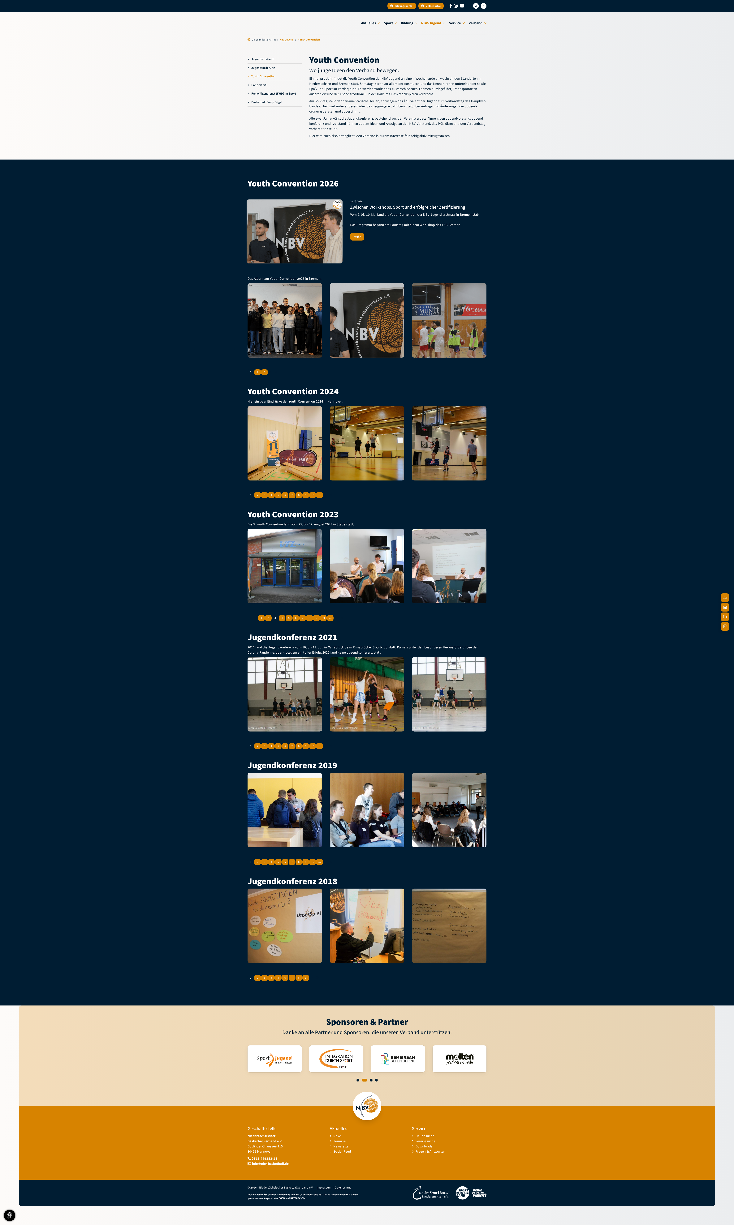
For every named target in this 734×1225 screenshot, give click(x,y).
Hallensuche (425, 1136)
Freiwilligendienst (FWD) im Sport (273, 94)
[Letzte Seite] (276, 372)
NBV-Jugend (431, 23)
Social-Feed (342, 1151)
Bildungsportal (403, 6)
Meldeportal (433, 6)
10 (312, 495)
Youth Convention (263, 76)
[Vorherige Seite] (255, 618)
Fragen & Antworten (430, 1151)
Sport (388, 23)
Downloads (424, 1146)
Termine (339, 1141)
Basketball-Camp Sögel (266, 102)
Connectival (259, 85)
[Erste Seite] (250, 618)
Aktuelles (368, 23)
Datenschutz (343, 1187)
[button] (358, 1080)
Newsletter (341, 1146)
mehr (357, 237)
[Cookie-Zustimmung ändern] (9, 1215)
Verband (475, 23)
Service (455, 23)
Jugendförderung (263, 68)
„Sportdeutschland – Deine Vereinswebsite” (325, 1194)
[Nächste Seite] (271, 372)
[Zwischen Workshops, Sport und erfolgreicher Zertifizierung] (295, 231)
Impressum (324, 1187)
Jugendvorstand (262, 59)
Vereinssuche (425, 1141)
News (337, 1136)
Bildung (407, 23)
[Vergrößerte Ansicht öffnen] (285, 320)
